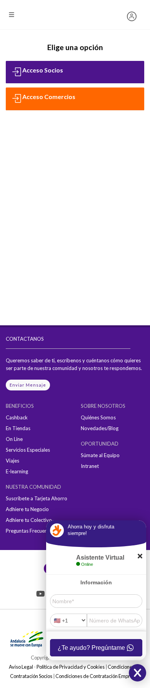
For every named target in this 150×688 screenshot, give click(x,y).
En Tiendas (18, 428)
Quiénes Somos (98, 417)
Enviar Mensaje (28, 384)
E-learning (17, 471)
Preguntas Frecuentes (30, 531)
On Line (14, 439)
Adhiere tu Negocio (27, 509)
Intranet (90, 466)
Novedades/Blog (99, 428)
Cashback (17, 417)
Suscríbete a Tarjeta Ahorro (36, 498)
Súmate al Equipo (100, 455)
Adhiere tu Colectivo (29, 520)
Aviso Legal (21, 667)
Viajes (12, 461)
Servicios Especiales (28, 450)
